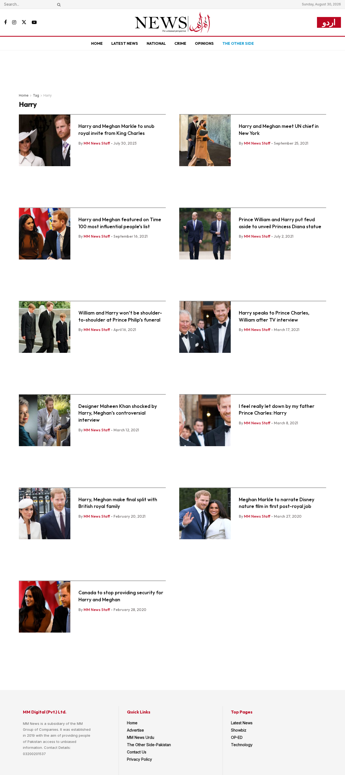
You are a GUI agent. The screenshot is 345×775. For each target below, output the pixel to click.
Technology (242, 744)
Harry (47, 95)
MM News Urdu (140, 737)
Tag (36, 95)
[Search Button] (57, 4)
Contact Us (136, 752)
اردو (329, 22)
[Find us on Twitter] (24, 22)
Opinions (204, 43)
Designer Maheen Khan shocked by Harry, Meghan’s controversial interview (117, 413)
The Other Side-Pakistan (149, 744)
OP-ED (237, 737)
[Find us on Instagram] (14, 22)
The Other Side (238, 43)
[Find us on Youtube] (34, 22)
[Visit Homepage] (172, 22)
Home (97, 43)
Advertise (135, 730)
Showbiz (238, 730)
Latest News (124, 43)
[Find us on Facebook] (5, 22)
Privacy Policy (139, 759)
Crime (180, 43)
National (156, 43)
